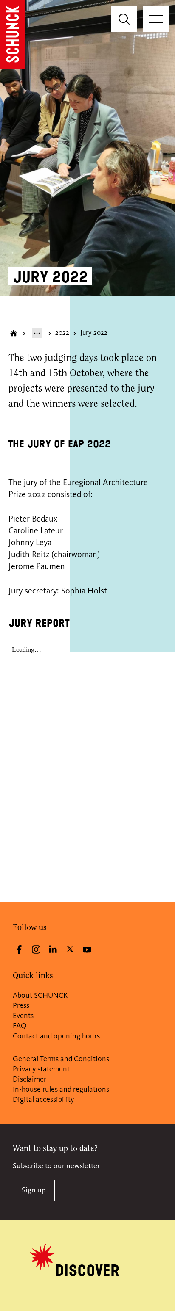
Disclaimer (29, 1079)
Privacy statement (41, 1069)
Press (21, 1006)
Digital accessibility (43, 1100)
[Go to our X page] (70, 948)
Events (23, 1016)
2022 (62, 333)
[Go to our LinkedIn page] (53, 949)
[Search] (124, 19)
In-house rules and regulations (61, 1089)
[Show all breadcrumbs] (37, 333)
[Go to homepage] (12, 34)
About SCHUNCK (40, 995)
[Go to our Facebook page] (19, 949)
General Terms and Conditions (61, 1059)
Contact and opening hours (56, 1036)
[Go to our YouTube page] (87, 949)
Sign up (34, 1190)
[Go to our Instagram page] (36, 949)
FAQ (20, 1026)
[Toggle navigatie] (156, 19)
